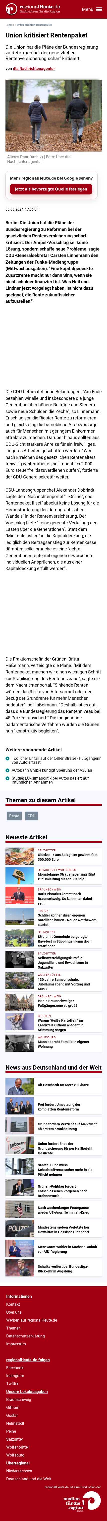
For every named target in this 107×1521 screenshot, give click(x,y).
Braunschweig (18, 1399)
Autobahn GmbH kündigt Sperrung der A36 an (52, 770)
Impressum (16, 1344)
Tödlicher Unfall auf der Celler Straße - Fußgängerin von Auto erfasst (57, 760)
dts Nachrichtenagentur (34, 68)
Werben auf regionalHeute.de (31, 1320)
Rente (14, 816)
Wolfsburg (15, 1455)
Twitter (12, 1383)
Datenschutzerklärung (25, 1336)
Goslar (12, 1415)
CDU (31, 816)
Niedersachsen (19, 1471)
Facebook (14, 1367)
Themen (13, 1328)
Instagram (15, 1375)
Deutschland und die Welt (28, 1479)
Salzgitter (14, 1439)
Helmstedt (15, 1423)
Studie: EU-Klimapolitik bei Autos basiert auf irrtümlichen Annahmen (50, 780)
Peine (11, 1431)
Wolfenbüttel (17, 1447)
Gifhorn (12, 1407)
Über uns (14, 1312)
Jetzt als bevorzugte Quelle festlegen (51, 189)
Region (9, 25)
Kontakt (13, 1304)
